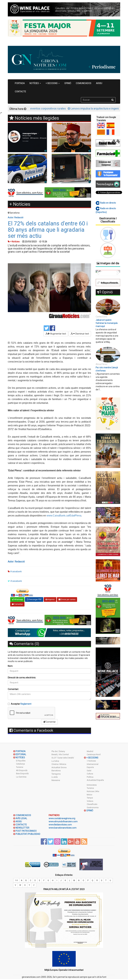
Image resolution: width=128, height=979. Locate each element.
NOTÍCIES (20, 757)
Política (90, 777)
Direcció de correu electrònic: (22, 677)
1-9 (16, 880)
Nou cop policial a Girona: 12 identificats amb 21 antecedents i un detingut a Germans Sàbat (108, 276)
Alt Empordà (21, 770)
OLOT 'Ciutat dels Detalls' (63, 758)
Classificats (92, 804)
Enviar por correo (67, 599)
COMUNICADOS (83, 83)
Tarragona (56, 774)
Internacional (92, 764)
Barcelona (56, 770)
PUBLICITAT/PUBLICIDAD (28, 834)
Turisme (19, 767)
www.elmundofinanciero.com (63, 821)
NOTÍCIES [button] (34, 83)
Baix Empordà (22, 773)
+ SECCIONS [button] (52, 83)
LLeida (55, 777)
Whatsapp (18, 599)
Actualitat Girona (59, 767)
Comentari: (13, 689)
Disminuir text (82, 333)
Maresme (56, 780)
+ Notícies (91, 761)
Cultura (90, 773)
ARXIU (99, 83)
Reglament (25, 704)
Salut (89, 770)
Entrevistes (92, 785)
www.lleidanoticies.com (60, 824)
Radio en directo (108, 202)
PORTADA (20, 83)
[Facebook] (52, 328)
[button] (97, 279)
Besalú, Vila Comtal (60, 754)
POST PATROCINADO (26, 831)
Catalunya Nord (94, 754)
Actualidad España (95, 780)
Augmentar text (58, 333)
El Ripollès (20, 761)
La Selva (55, 761)
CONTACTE (20, 91)
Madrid (90, 751)
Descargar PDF (35, 599)
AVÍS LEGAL (21, 818)
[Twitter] (46, 328)
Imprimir (51, 599)
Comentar (18, 604)
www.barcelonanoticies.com (62, 827)
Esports (90, 767)
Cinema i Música (59, 764)
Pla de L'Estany (58, 751)
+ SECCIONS (92, 757)
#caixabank (16, 571)
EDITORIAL (21, 754)
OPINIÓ (67, 83)
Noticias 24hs (93, 791)
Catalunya (20, 764)
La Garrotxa (21, 777)
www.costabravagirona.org (62, 818)
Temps (90, 798)
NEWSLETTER (22, 827)
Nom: (10, 666)
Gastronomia (92, 807)
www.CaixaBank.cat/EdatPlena (64, 515)
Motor (89, 794)
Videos (90, 801)
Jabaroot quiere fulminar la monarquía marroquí (107, 339)
